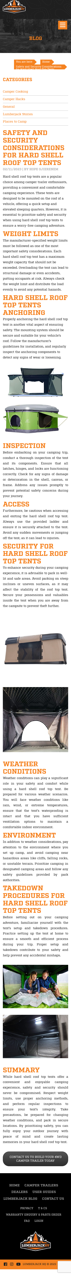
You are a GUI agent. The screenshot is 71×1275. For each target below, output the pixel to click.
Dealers (19, 1192)
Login (38, 1221)
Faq (27, 1221)
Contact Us (53, 1199)
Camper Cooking (15, 92)
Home (14, 1185)
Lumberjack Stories (18, 114)
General (9, 107)
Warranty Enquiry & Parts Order (33, 1215)
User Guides (44, 1192)
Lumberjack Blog (20, 1199)
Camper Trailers (41, 1185)
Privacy (26, 1208)
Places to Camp (15, 122)
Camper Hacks (14, 99)
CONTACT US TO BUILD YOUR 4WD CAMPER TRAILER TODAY (36, 1159)
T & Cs (42, 1208)
